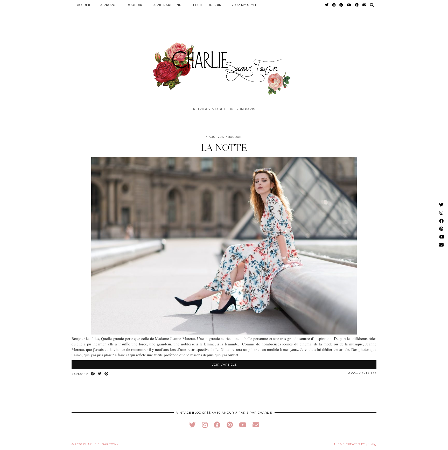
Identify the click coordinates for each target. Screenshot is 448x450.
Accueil (84, 5)
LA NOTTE (224, 147)
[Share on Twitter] (99, 374)
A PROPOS (108, 5)
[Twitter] (327, 5)
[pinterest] (230, 424)
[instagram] (205, 424)
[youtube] (242, 424)
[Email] (364, 5)
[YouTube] (349, 5)
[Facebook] (357, 5)
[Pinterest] (341, 5)
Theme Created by (355, 444)
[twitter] (192, 424)
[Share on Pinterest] (106, 374)
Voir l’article (224, 364)
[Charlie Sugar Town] (224, 66)
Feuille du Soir (207, 5)
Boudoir (134, 5)
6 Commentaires (362, 373)
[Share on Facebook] (93, 374)
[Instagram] (334, 5)
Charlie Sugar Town (101, 444)
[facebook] (217, 424)
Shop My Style (244, 5)
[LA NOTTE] (224, 333)
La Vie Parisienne (168, 5)
